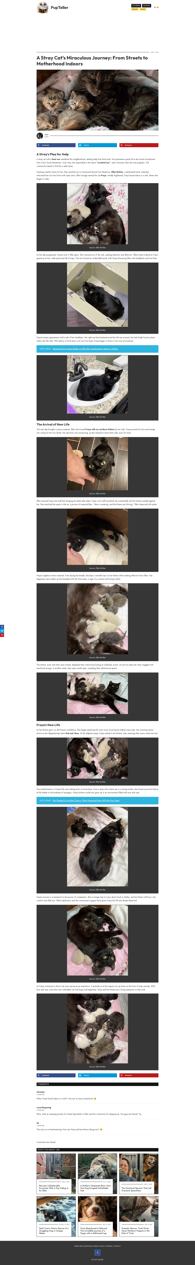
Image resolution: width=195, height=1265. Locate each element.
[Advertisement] (97, 32)
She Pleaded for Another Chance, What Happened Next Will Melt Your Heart (86, 800)
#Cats (143, 9)
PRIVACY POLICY (99, 1246)
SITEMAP (109, 1246)
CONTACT (117, 1246)
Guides (146, 5)
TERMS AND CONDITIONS (83, 1246)
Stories (136, 5)
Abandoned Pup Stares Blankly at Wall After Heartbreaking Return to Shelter (85, 348)
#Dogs (135, 9)
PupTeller (59, 7)
